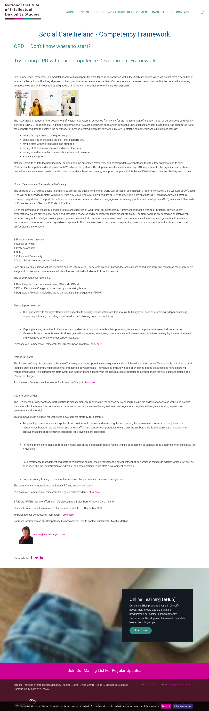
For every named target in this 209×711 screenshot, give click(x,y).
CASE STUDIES (163, 12)
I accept (166, 706)
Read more (140, 630)
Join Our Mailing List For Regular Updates (104, 670)
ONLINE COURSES (91, 12)
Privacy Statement (182, 706)
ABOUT (71, 12)
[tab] (104, 670)
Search (202, 13)
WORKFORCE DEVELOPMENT (128, 12)
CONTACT (183, 12)
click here (96, 344)
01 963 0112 (150, 684)
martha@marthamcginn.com (49, 534)
